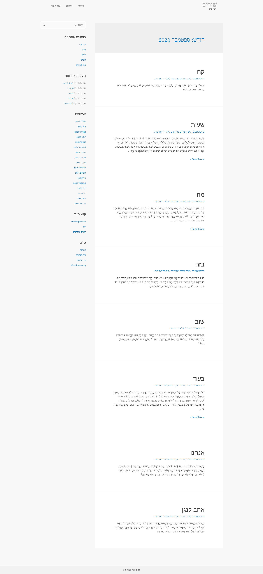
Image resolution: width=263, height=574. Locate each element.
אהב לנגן (193, 509)
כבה (84, 49)
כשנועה (82, 44)
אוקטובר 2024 (80, 147)
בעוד (199, 378)
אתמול (71, 98)
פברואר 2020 (80, 203)
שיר (188, 78)
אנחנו (197, 452)
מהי (200, 194)
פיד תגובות (81, 260)
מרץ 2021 (81, 178)
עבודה (71, 93)
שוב (200, 321)
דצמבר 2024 (80, 142)
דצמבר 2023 (80, 152)
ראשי (81, 6)
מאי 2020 (81, 198)
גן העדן (71, 88)
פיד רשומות (81, 255)
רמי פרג (212, 9)
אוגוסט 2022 (80, 157)
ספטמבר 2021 (80, 167)
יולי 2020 (82, 188)
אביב (84, 54)
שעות (198, 125)
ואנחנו (83, 59)
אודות (69, 6)
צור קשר (55, 6)
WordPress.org (78, 265)
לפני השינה (69, 103)
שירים (209, 5)
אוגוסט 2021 (80, 172)
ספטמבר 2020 (79, 183)
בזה (200, 264)
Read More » (197, 159)
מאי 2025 (82, 126)
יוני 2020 (82, 193)
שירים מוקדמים (178, 78)
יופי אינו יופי (68, 83)
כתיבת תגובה (198, 78)
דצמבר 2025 (80, 121)
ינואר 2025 (81, 137)
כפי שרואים (81, 65)
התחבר (83, 250)
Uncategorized (78, 221)
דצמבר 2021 (80, 162)
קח (201, 71)
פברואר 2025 (80, 131)
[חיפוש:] (63, 25)
